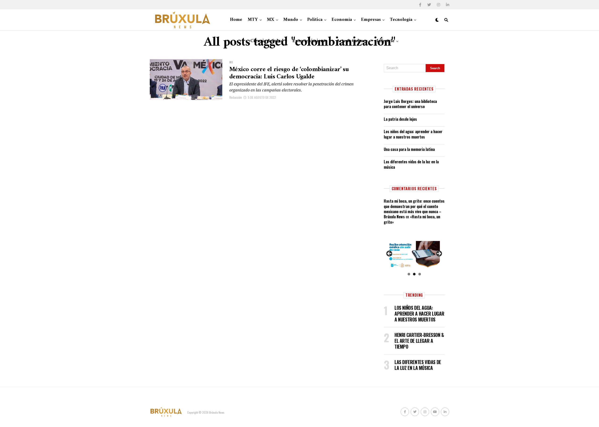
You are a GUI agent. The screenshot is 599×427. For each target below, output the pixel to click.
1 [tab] (409, 274)
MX (270, 20)
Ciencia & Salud (266, 41)
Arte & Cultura (352, 41)
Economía (342, 20)
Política (314, 20)
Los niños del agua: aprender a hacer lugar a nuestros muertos (413, 134)
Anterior (389, 253)
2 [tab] (414, 274)
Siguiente (438, 253)
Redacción (235, 97)
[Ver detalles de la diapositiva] (414, 255)
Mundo (290, 20)
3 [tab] (419, 274)
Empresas (371, 20)
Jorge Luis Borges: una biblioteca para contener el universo (410, 104)
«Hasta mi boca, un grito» (412, 219)
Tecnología (401, 20)
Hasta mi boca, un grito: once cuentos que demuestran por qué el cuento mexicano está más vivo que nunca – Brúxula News (414, 208)
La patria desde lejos (400, 119)
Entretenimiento (310, 41)
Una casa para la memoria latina (409, 149)
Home (236, 20)
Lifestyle (385, 41)
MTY (253, 20)
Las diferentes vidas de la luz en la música (411, 164)
